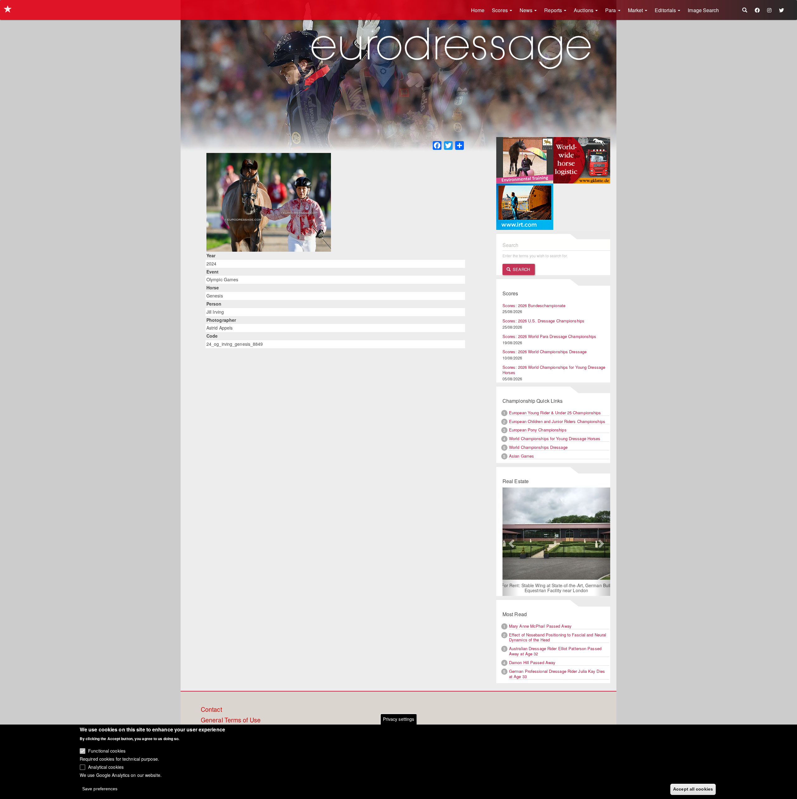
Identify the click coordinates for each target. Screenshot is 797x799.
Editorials (666, 10)
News (527, 10)
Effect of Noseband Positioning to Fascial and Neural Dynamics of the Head (557, 637)
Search (521, 269)
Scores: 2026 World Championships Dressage (544, 351)
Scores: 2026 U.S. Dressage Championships (543, 321)
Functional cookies (106, 751)
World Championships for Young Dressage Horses (555, 438)
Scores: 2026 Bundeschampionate (533, 305)
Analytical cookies (106, 766)
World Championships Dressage (538, 447)
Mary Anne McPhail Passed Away (540, 626)
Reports (553, 10)
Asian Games (521, 456)
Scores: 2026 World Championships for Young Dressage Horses (553, 369)
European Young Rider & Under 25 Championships (555, 413)
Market (636, 10)
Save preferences (100, 788)
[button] (510, 541)
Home (477, 10)
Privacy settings (398, 719)
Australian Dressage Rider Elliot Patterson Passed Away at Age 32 (555, 651)
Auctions (584, 10)
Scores (500, 10)
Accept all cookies (693, 788)
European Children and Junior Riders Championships (557, 421)
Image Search (703, 10)
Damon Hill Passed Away (532, 662)
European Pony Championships (538, 430)
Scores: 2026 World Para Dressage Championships (549, 336)
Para (611, 10)
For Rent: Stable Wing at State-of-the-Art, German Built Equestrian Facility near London (556, 588)
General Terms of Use (231, 720)
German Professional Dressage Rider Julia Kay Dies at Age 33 (557, 673)
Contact (211, 710)
